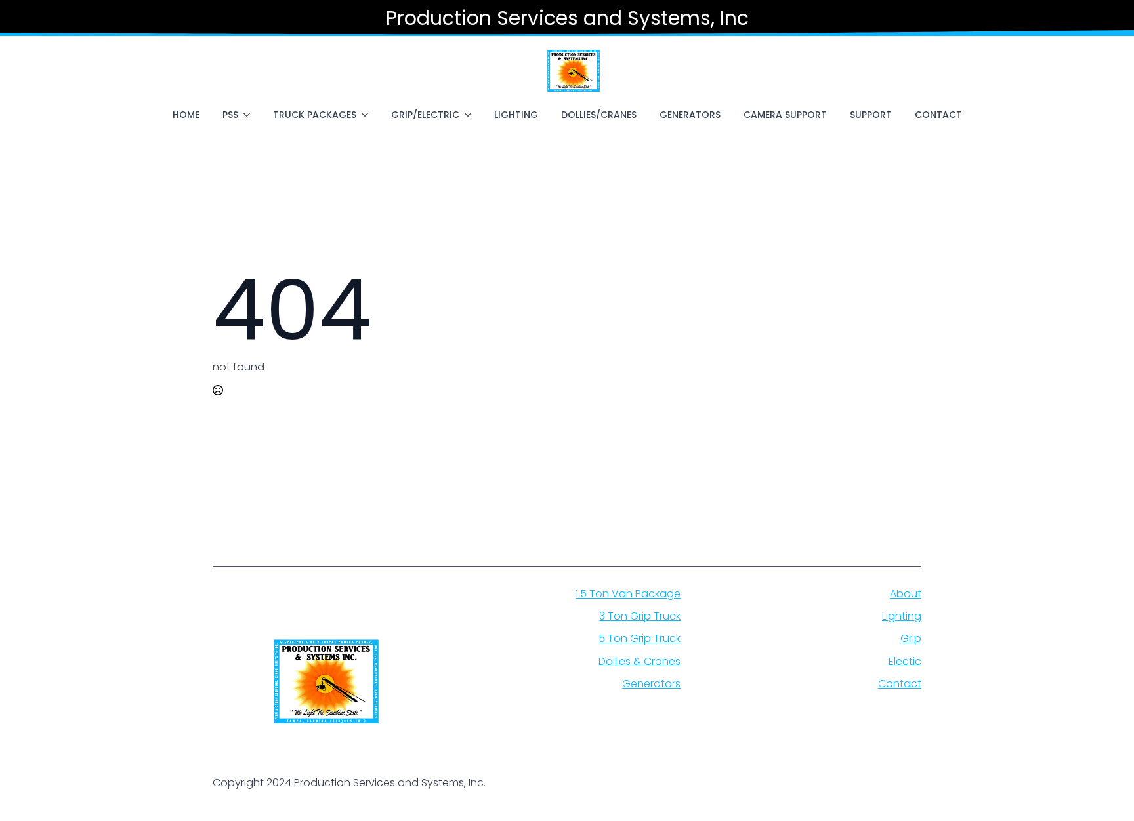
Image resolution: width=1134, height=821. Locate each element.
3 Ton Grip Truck (640, 616)
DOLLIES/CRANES (599, 114)
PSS (230, 114)
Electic (905, 661)
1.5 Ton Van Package (628, 594)
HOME (186, 114)
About (905, 594)
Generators (651, 684)
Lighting (901, 616)
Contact (899, 684)
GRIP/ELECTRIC (425, 114)
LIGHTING (516, 114)
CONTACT (938, 114)
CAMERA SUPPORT (785, 114)
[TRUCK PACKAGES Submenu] (367, 115)
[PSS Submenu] (249, 115)
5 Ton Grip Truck (639, 638)
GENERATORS (690, 114)
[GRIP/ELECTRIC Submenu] (470, 115)
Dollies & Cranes (639, 661)
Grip (910, 638)
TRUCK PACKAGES (314, 114)
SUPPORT (871, 114)
